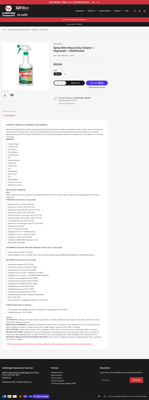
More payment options (97, 87)
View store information (66, 103)
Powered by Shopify (140, 396)
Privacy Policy (56, 378)
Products (91, 11)
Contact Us (6, 377)
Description (10, 115)
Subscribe (136, 380)
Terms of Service (57, 381)
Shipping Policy (57, 372)
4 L (65, 74)
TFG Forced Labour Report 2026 (63, 383)
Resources (80, 11)
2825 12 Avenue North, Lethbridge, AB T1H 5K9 (20, 372)
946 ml (57, 74)
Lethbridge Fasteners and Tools (123, 396)
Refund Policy (56, 375)
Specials (117, 11)
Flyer (127, 11)
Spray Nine (58, 44)
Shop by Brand (104, 11)
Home (4, 30)
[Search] (134, 11)
